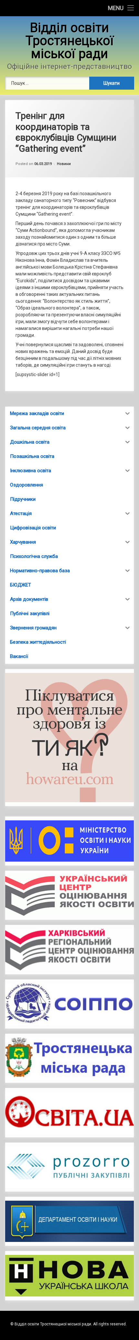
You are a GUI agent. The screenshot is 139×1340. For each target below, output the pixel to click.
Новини (64, 164)
